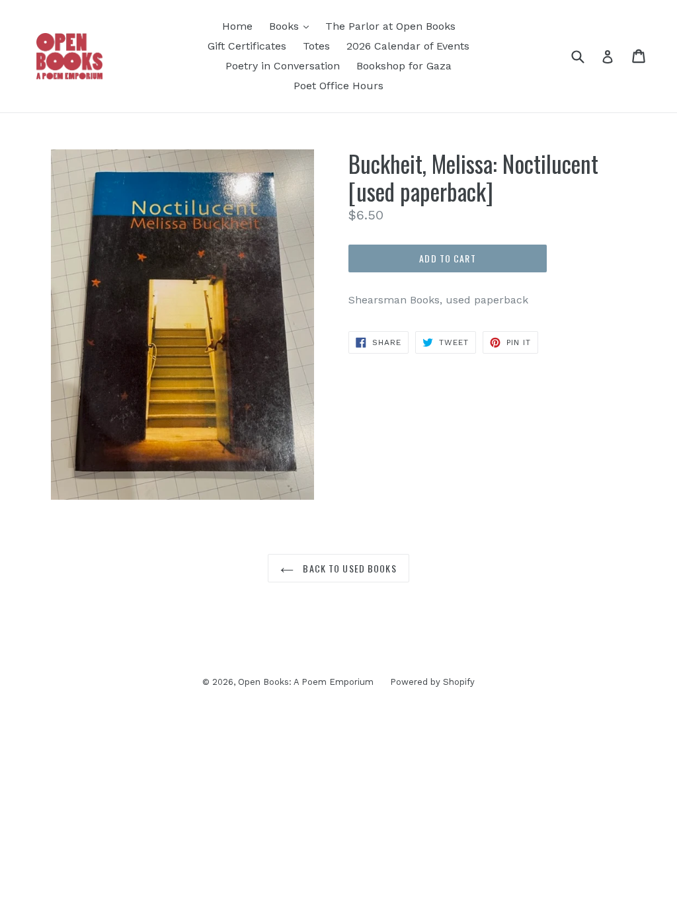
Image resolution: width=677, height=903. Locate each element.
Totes (316, 46)
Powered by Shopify (432, 682)
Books (285, 26)
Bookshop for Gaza (404, 65)
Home (237, 26)
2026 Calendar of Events (407, 46)
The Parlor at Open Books (390, 26)
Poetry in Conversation (282, 65)
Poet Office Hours (338, 85)
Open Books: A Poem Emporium (306, 682)
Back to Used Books (348, 568)
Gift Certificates (247, 46)
